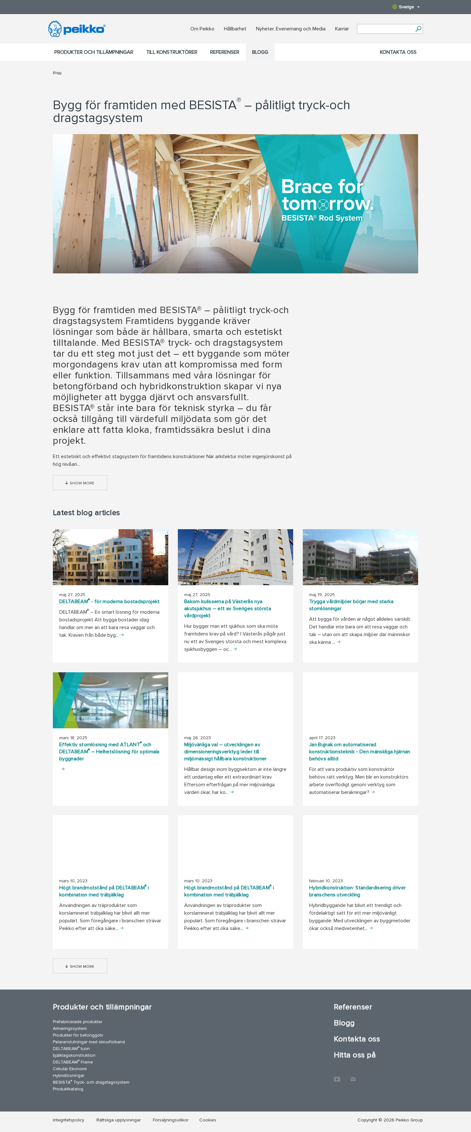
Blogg (260, 52)
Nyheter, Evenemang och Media (291, 29)
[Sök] (418, 28)
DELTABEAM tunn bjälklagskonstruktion (74, 1051)
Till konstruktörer (171, 52)
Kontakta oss (398, 52)
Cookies (207, 1120)
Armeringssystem (70, 1028)
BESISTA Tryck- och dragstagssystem (91, 1082)
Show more (82, 483)
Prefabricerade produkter (77, 1021)
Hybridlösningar (68, 1075)
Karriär (342, 29)
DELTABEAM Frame (73, 1062)
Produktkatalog (68, 1089)
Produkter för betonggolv (78, 1035)
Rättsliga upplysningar (118, 1120)
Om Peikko (202, 29)
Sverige (406, 7)
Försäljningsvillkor (170, 1120)
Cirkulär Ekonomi (70, 1068)
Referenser (224, 52)
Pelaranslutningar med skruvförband (89, 1042)
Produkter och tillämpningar (93, 52)
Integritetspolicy (68, 1120)
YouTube (337, 1076)
